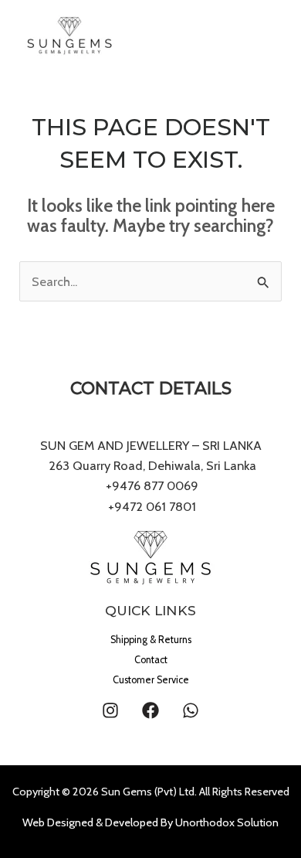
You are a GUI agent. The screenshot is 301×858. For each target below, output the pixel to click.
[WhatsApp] (190, 710)
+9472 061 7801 (152, 506)
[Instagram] (110, 710)
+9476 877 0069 (150, 485)
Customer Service (151, 680)
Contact (150, 660)
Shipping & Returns (150, 639)
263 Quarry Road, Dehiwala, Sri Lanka (151, 465)
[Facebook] (150, 710)
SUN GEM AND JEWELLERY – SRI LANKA (151, 445)
